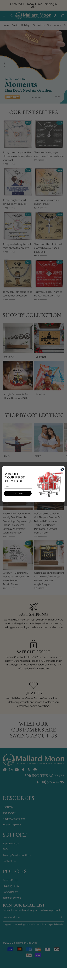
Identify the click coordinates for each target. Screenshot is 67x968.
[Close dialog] (62, 469)
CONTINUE (17, 493)
